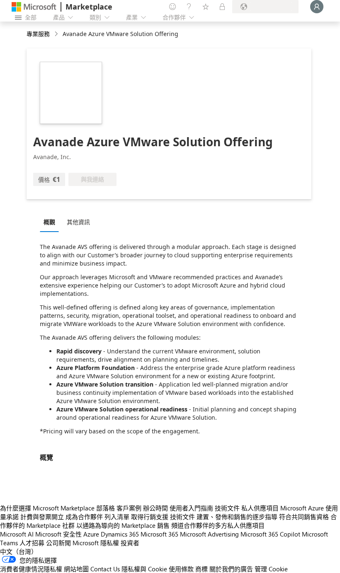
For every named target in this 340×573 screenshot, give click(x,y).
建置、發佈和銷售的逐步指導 (237, 517)
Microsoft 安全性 (58, 534)
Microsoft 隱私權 (96, 543)
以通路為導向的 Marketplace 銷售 (123, 525)
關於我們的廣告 (231, 569)
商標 (201, 569)
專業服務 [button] (38, 34)
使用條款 (181, 569)
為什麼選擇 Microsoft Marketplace (47, 508)
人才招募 (31, 543)
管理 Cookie (271, 569)
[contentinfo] (57, 34)
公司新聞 (58, 543)
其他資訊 (78, 222)
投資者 (130, 543)
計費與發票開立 (42, 517)
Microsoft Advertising (209, 534)
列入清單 (116, 517)
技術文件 (227, 508)
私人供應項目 (260, 508)
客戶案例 (129, 508)
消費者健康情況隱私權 (31, 569)
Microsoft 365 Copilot (270, 534)
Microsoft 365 (159, 534)
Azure (91, 534)
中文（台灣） (18, 551)
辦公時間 (155, 508)
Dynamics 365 (120, 534)
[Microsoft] (34, 7)
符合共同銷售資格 (304, 517)
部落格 (105, 508)
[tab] (51, 222)
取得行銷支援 (149, 517)
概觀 (49, 222)
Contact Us (105, 569)
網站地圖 (76, 569)
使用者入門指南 (191, 508)
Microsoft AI (17, 534)
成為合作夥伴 (84, 517)
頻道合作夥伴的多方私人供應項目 (218, 525)
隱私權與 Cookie (144, 569)
